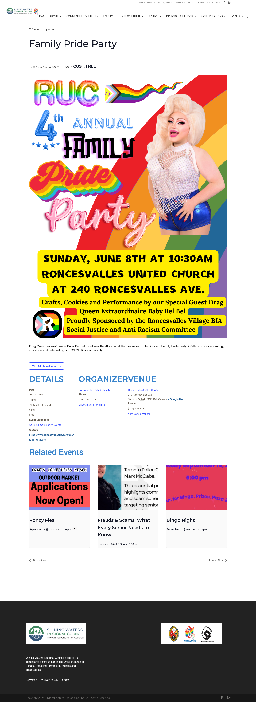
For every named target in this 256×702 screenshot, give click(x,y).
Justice (153, 16)
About (54, 16)
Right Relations (212, 16)
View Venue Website (139, 413)
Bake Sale (39, 560)
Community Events (50, 424)
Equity (108, 16)
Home (41, 16)
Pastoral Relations (179, 16)
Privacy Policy (49, 680)
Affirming (34, 424)
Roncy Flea (42, 520)
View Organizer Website (92, 404)
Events (235, 16)
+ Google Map (176, 399)
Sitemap (32, 680)
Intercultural (131, 16)
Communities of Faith (81, 16)
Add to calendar (47, 366)
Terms (65, 680)
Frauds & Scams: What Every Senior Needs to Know (124, 527)
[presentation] (59, 487)
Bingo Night (180, 520)
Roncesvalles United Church (94, 390)
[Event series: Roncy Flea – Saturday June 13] (75, 529)
